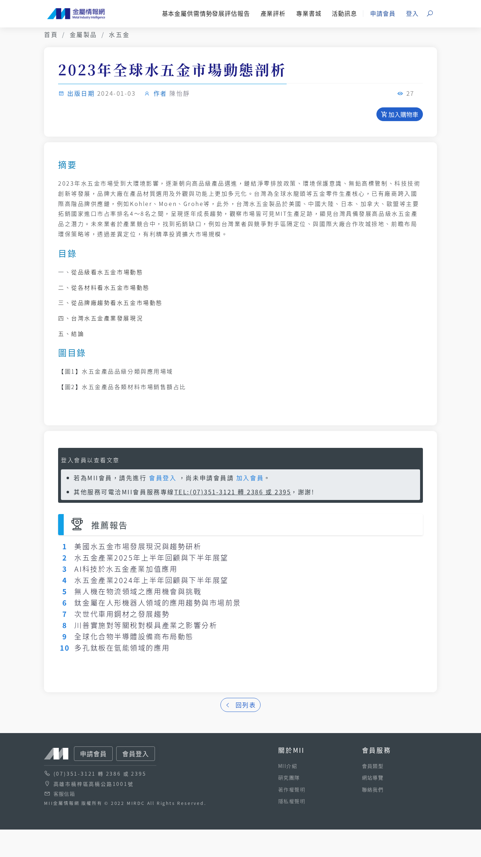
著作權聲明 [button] (291, 789)
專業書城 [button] (308, 13)
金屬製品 (83, 34)
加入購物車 (402, 114)
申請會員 (382, 13)
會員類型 (373, 765)
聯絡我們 (373, 789)
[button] (430, 14)
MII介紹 (287, 765)
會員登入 (162, 477)
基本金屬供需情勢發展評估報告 (206, 13)
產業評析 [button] (273, 13)
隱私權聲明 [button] (291, 801)
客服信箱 (64, 793)
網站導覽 (373, 777)
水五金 (119, 34)
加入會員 (250, 477)
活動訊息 (344, 13)
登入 (412, 13)
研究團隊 (289, 777)
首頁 (51, 34)
